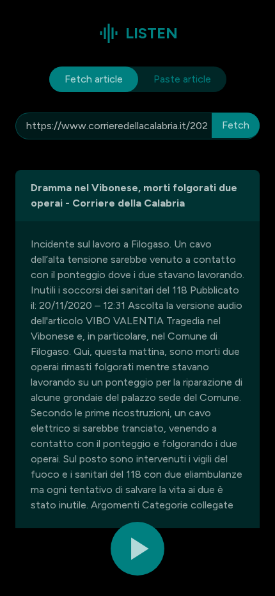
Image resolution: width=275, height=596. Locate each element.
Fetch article (94, 79)
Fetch (235, 125)
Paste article (182, 79)
